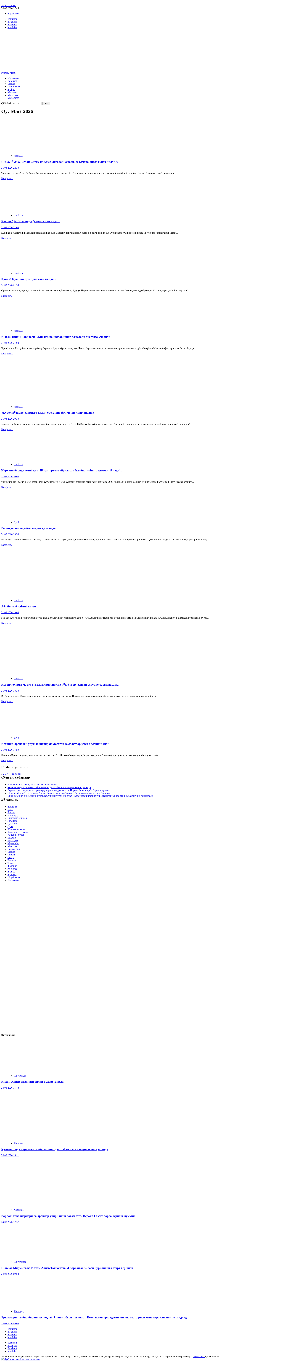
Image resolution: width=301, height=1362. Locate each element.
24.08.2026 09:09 (10, 1323)
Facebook (12, 1334)
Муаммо (12, 92)
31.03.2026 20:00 (10, 476)
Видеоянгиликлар (17, 818)
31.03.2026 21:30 (10, 285)
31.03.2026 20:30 (10, 418)
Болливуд (13, 815)
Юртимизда (14, 13)
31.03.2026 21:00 (10, 343)
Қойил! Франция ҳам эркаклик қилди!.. (28, 279)
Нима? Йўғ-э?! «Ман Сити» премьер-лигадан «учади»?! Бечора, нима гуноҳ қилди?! (59, 161)
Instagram (12, 1331)
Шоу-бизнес (14, 86)
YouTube (12, 1337)
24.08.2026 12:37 (10, 1222)
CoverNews (199, 1356)
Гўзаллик (12, 823)
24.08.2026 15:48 (10, 1087)
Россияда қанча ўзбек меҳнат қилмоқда (28, 528)
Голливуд (12, 820)
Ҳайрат (11, 89)
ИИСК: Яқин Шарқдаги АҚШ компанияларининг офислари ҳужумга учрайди (55, 336)
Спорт (11, 857)
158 (14, 773)
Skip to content (8, 5)
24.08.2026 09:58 (10, 1274)
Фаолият (12, 866)
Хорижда (12, 81)
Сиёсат (11, 854)
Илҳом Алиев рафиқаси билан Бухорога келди (32, 784)
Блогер (11, 812)
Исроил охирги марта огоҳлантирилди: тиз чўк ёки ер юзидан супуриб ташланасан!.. (60, 684)
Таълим (12, 860)
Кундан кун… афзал (18, 832)
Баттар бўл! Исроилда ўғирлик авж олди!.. (30, 221)
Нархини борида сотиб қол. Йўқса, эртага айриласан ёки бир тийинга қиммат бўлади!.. (61, 470)
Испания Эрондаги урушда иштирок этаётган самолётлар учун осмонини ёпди (55, 743)
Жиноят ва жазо (16, 829)
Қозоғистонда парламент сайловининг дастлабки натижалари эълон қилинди (49, 787)
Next (18, 773)
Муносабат (13, 98)
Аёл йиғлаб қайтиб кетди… (20, 606)
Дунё (16, 522)
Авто (10, 809)
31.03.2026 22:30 (10, 167)
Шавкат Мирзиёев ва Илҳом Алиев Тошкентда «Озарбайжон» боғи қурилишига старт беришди (59, 793)
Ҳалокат (12, 874)
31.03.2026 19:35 (10, 534)
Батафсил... (7, 178)
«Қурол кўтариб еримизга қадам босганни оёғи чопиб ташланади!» (47, 412)
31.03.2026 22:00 (10, 227)
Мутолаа (12, 846)
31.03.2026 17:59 (10, 749)
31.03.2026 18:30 (10, 690)
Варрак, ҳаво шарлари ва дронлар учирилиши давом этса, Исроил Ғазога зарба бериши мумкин (59, 790)
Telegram (12, 1329)
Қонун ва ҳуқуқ (16, 835)
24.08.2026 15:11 (10, 1155)
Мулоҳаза (13, 95)
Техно (11, 863)
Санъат (11, 83)
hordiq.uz (18, 155)
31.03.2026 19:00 (10, 612)
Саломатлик (14, 849)
